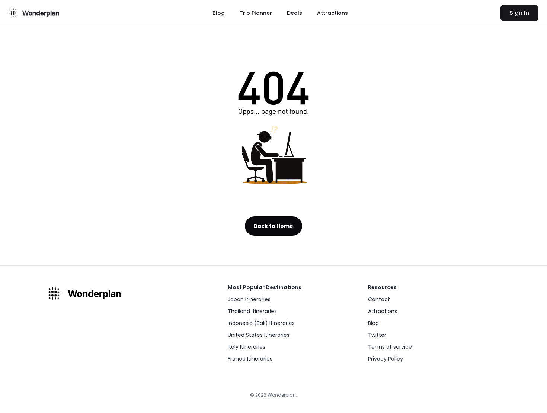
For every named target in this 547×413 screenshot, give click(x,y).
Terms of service (390, 347)
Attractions (332, 13)
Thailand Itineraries (252, 311)
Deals (294, 13)
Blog (218, 13)
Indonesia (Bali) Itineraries (261, 323)
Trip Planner (256, 13)
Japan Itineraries (249, 299)
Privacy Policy (385, 358)
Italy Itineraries (246, 347)
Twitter (377, 335)
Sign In (519, 13)
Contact (379, 299)
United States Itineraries (259, 335)
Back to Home (273, 226)
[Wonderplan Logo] (33, 13)
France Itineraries (250, 358)
